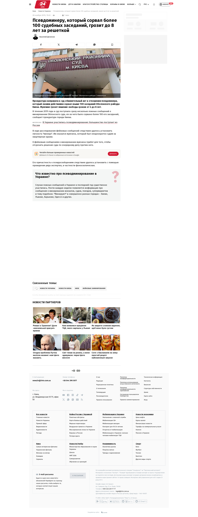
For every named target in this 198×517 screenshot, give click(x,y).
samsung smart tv (141, 501)
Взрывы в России (75, 433)
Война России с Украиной (80, 414)
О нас (98, 377)
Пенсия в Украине (142, 433)
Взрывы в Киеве (117, 4)
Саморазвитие (74, 459)
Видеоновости (41, 427)
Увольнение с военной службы (114, 417)
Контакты (147, 381)
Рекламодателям (102, 396)
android (102, 501)
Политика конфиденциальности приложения (127, 389)
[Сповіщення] (154, 4)
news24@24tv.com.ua (42, 381)
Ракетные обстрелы (76, 417)
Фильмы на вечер (43, 453)
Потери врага (74, 436)
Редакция (99, 381)
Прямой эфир (41, 424)
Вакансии (147, 384)
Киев (34, 11)
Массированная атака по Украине (82, 430)
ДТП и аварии (75, 4)
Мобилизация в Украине (113, 414)
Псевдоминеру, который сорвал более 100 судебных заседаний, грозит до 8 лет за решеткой (86, 11)
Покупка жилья (108, 450)
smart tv (127, 501)
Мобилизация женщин (111, 424)
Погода (39, 433)
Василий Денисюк (47, 37)
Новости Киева (59, 4)
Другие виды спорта (143, 459)
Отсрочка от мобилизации (112, 430)
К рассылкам (77, 475)
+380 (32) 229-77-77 (109, 489)
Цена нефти (140, 417)
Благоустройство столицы (95, 4)
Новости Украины (44, 11)
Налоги (138, 430)
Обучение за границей (78, 462)
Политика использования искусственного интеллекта (130, 383)
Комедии (39, 456)
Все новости (41, 414)
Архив (146, 392)
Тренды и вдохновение (111, 453)
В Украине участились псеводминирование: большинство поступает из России (75, 124)
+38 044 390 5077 (70, 381)
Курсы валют (141, 420)
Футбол (138, 450)
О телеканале (101, 388)
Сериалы (39, 459)
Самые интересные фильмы (46, 447)
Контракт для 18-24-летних (113, 427)
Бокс (137, 447)
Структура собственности (153, 388)
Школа (71, 452)
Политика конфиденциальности (127, 377)
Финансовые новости (144, 424)
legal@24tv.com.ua (122, 491)
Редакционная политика (104, 384)
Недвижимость (109, 444)
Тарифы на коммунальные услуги (148, 427)
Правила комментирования (129, 400)
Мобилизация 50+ (109, 420)
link (64, 395)
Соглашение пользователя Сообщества (129, 395)
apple (114, 501)
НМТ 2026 (72, 456)
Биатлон (139, 456)
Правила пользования (104, 400)
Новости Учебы (76, 444)
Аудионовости (41, 430)
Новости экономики (144, 414)
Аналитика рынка (109, 447)
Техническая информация (153, 377)
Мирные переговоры (77, 424)
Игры (146, 400)
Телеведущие (101, 392)
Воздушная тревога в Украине (80, 427)
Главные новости (42, 417)
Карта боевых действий (78, 420)
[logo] (42, 4)
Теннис (138, 453)
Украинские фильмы (44, 450)
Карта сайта (148, 396)
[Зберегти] (112, 44)
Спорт (138, 444)
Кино (38, 444)
